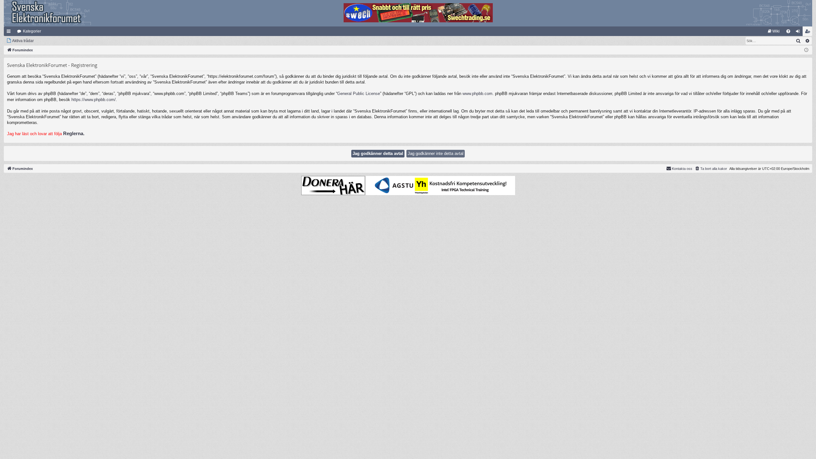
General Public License (358, 93)
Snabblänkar (9, 32)
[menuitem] (773, 31)
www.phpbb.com (477, 93)
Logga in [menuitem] (799, 32)
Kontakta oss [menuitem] (682, 169)
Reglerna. (73, 133)
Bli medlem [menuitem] (808, 32)
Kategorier (32, 31)
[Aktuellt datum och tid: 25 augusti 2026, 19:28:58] (806, 50)
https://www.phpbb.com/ (93, 99)
